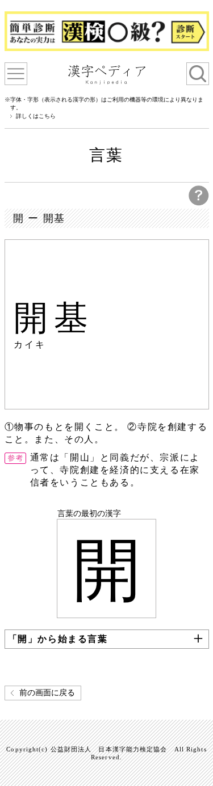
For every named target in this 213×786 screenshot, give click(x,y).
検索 (197, 73)
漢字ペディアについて (16, 73)
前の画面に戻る (47, 692)
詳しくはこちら (36, 116)
